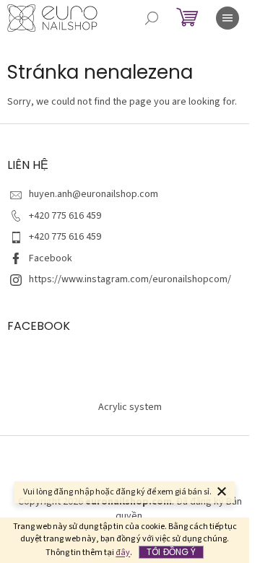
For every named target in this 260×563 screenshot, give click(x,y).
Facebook (50, 258)
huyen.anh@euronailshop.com (93, 194)
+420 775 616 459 (65, 216)
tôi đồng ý (171, 552)
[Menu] (227, 18)
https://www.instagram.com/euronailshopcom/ (130, 279)
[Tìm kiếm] (151, 18)
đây (123, 552)
